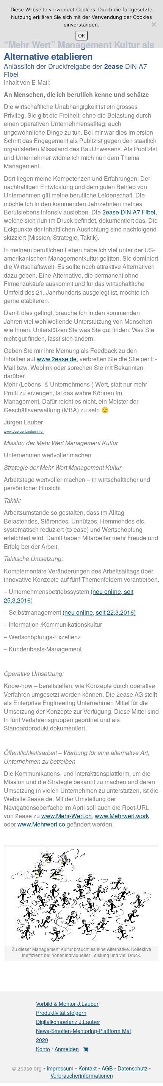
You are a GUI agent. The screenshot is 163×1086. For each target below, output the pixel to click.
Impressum (60, 1068)
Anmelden (67, 1049)
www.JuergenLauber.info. (24, 431)
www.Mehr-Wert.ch (66, 815)
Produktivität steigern (61, 1012)
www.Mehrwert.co (41, 824)
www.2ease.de (57, 358)
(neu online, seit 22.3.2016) (99, 612)
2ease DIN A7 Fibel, (129, 212)
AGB (107, 1068)
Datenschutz (132, 1068)
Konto (43, 1049)
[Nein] (153, 24)
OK (81, 36)
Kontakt (87, 1068)
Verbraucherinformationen (81, 1075)
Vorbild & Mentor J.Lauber (67, 1003)
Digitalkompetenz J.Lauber (68, 1021)
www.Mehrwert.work (122, 815)
